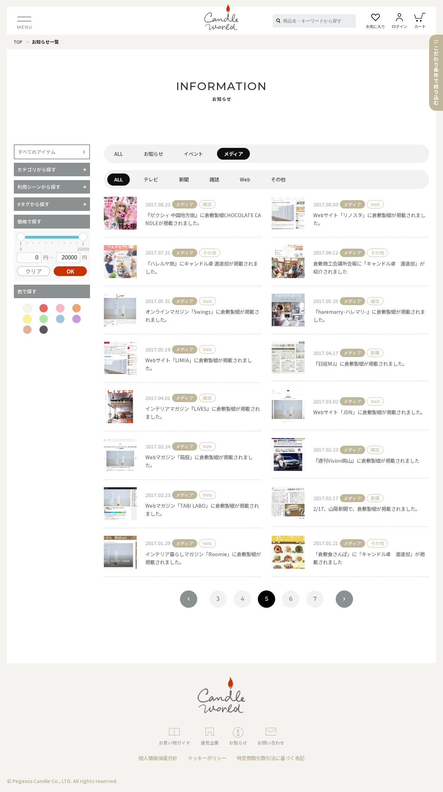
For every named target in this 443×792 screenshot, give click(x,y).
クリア (33, 271)
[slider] (20, 236)
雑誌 (214, 179)
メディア (233, 153)
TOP (18, 41)
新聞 (184, 179)
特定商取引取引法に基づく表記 (271, 758)
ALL (118, 153)
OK (70, 271)
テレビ (151, 179)
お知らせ (153, 153)
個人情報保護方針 (157, 758)
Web (245, 179)
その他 (278, 179)
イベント (193, 153)
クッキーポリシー (207, 758)
